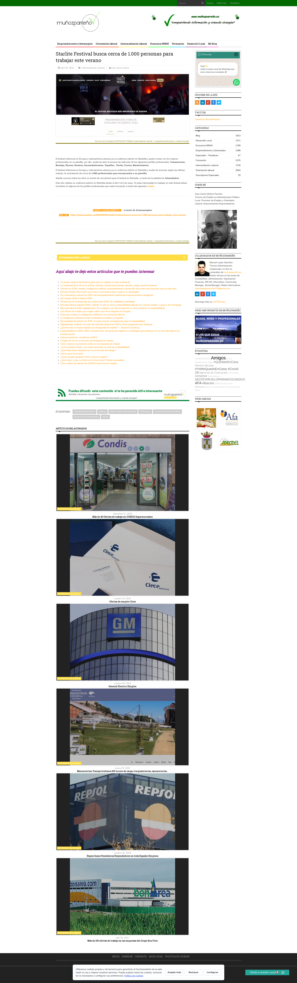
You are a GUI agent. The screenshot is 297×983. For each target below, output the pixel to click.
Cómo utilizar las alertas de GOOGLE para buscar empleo (88, 363)
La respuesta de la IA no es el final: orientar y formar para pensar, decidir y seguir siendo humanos (108, 285)
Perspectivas (145, 411)
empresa (102, 411)
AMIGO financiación (224, 383)
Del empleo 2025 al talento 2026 (76, 298)
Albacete (208, 383)
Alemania (199, 386)
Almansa (209, 387)
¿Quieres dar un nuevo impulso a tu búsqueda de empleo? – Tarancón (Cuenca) (100, 327)
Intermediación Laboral (134, 43)
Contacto (235, 3)
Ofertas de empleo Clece (122, 601)
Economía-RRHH (159, 43)
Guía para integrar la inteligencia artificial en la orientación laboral (92, 314)
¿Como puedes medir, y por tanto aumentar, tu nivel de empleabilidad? (95, 347)
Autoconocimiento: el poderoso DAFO (78, 337)
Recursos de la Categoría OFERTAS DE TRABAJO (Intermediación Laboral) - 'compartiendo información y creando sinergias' (142, 141)
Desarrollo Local (196, 43)
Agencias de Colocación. (213, 372)
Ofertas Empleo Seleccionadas (123, 411)
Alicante (209, 365)
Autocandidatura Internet (84, 411)
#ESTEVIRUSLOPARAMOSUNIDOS (220, 379)
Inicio (210, 3)
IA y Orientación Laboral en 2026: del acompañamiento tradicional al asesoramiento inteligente (106, 295)
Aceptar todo (174, 972)
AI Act (229, 359)
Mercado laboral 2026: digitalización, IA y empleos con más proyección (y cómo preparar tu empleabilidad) (112, 308)
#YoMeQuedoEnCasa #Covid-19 (217, 370)
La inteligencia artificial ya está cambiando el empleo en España (91, 318)
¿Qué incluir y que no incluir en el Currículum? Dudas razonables (92, 360)
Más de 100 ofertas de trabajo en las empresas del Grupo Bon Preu (122, 940)
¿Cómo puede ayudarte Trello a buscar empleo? (84, 357)
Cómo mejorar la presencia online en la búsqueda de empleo (90, 344)
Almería (199, 365)
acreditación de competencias (226, 387)
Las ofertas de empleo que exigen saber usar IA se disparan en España (95, 311)
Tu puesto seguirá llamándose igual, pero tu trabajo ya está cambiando (95, 282)
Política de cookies (177, 956)
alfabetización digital (204, 362)
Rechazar (193, 972)
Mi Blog (212, 43)
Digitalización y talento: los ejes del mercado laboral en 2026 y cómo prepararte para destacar (106, 324)
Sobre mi (222, 3)
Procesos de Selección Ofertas (167, 411)
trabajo (105, 417)
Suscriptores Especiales (218, 175)
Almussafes (233, 373)
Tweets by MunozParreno (207, 119)
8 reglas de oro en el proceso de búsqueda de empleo (87, 340)
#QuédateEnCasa (226, 362)
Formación (178, 43)
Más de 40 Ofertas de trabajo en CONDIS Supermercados (122, 516)
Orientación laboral (106, 43)
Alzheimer (201, 376)
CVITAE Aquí (219, 301)
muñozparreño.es (232, 272)
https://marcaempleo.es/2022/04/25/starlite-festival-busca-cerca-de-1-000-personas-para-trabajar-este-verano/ (128, 215)
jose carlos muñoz (120, 68)
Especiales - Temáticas (218, 155)
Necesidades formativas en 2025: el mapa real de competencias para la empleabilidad (102, 321)
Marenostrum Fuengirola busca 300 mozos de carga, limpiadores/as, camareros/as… (122, 771)
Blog (218, 135)
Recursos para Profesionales (86, 417)
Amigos (218, 357)
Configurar (212, 972)
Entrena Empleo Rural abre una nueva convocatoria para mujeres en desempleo (99, 292)
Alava (197, 390)
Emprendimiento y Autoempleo (75, 43)
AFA (198, 383)
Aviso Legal (156, 956)
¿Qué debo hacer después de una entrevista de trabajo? (88, 350)
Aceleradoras (214, 376)
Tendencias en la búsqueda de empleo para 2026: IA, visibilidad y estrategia (97, 301)
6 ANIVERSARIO (202, 359)
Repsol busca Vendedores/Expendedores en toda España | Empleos (122, 855)
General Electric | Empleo (122, 686)
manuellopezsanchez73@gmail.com (212, 288)
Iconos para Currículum (71, 353)
